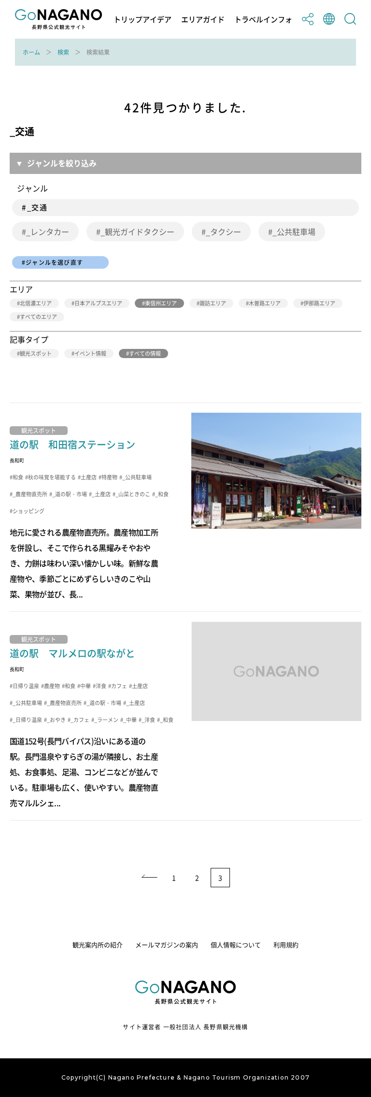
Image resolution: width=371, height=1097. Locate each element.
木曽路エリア (265, 303)
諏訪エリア (213, 303)
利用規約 (286, 944)
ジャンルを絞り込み (62, 163)
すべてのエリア (38, 317)
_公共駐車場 (293, 231)
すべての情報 (145, 353)
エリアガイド (203, 19)
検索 (63, 52)
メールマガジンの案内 (166, 944)
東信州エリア (161, 303)
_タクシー (223, 231)
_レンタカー (47, 231)
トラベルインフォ (263, 19)
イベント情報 (90, 353)
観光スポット (36, 353)
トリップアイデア (142, 19)
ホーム (31, 52)
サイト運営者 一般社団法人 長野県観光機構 (185, 1027)
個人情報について (236, 944)
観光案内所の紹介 (97, 944)
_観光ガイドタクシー (137, 231)
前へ (148, 877)
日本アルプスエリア (98, 303)
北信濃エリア (36, 303)
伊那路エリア (319, 303)
